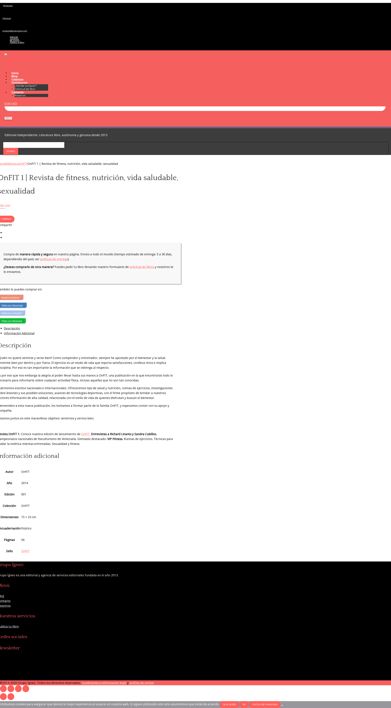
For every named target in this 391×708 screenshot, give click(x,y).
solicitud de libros (142, 267)
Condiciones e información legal (104, 683)
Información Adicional (19, 333)
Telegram (6, 18)
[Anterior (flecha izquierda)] (3, 696)
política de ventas (141, 683)
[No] (282, 705)
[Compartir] (18, 688)
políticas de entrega (54, 259)
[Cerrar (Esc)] (25, 688)
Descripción (12, 328)
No (244, 704)
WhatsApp (8, 5)
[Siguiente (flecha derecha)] (10, 696)
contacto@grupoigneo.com (14, 30)
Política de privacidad (264, 704)
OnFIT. (85, 434)
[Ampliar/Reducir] (3, 688)
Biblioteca (12, 164)
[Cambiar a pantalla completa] (10, 688)
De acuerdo (229, 704)
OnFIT (23, 164)
